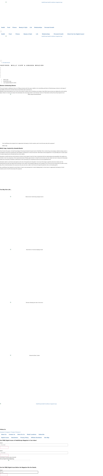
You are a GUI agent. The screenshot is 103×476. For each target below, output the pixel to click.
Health (3, 27)
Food (8, 27)
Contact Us (12, 434)
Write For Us (21, 434)
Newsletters (14, 437)
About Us (3, 434)
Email (1, 442)
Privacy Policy (24, 437)
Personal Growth (49, 27)
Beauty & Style (23, 27)
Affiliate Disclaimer (36, 437)
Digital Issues (5, 437)
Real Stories (7, 62)
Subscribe (41, 434)
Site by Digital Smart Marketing (7, 458)
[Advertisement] (34, 179)
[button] (1, 31)
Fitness (14, 27)
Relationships (38, 27)
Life (31, 27)
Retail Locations (31, 434)
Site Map (46, 437)
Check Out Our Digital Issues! (75, 34)
